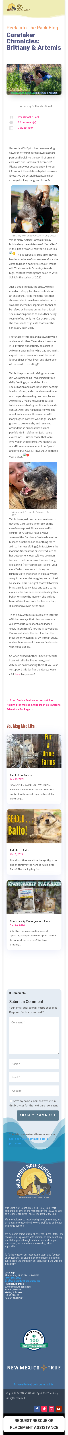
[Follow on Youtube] (59, 1409)
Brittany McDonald (42, 106)
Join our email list (43, 1384)
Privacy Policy (22, 1384)
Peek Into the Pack (28, 117)
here (17, 674)
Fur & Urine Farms (21, 775)
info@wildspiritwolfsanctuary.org (22, 1281)
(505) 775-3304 (12, 1278)
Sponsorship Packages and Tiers (30, 921)
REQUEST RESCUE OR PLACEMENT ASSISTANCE (34, 1424)
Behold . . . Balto (19, 850)
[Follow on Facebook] (37, 1409)
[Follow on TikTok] (44, 1409)
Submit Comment (38, 1115)
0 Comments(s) (27, 122)
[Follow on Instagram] (51, 1409)
